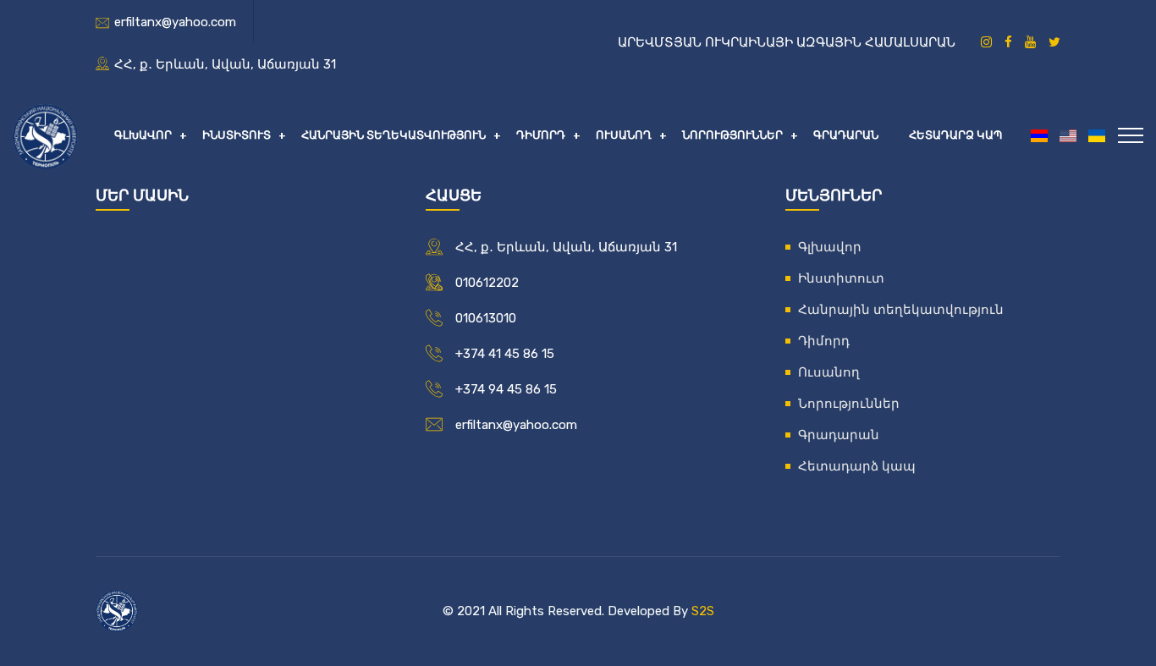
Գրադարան (845, 135)
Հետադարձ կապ (955, 135)
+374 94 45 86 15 (506, 389)
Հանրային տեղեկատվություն (393, 135)
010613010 (485, 318)
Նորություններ (732, 135)
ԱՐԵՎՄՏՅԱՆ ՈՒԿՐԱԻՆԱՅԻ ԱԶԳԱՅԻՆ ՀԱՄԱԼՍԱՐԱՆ (786, 42)
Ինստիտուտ (236, 135)
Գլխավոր (143, 135)
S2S (702, 611)
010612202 (487, 282)
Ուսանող (624, 135)
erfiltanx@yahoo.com (175, 22)
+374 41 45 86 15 (504, 353)
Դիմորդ (540, 135)
